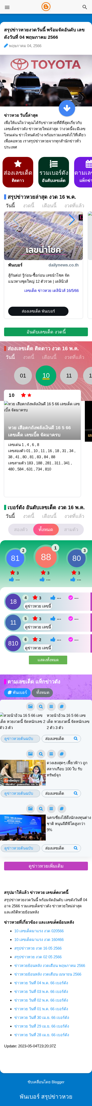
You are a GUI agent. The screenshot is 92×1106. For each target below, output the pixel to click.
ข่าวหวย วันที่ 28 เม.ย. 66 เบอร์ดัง (41, 1035)
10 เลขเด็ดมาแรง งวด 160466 (39, 939)
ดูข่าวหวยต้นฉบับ (18, 738)
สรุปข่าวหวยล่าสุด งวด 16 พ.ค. (42, 196)
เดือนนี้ (49, 205)
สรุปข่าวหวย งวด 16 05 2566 (38, 948)
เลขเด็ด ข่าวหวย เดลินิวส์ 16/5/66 (51, 290)
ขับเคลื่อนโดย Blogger (46, 1082)
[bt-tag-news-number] (41, 706)
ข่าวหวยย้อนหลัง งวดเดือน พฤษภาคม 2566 (49, 965)
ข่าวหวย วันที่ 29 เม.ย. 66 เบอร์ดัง (41, 1026)
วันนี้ (10, 205)
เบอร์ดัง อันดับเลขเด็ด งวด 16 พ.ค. (46, 507)
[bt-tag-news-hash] (61, 706)
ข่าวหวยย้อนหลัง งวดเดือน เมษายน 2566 (47, 974)
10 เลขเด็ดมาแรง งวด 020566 (39, 931)
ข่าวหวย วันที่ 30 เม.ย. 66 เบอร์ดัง (41, 1017)
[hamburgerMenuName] (7, 7)
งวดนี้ (28, 205)
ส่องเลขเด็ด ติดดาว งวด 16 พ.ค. (43, 348)
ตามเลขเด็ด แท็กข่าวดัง (34, 681)
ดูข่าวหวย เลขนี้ (38, 606)
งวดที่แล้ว (74, 205)
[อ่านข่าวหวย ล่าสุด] (67, 108)
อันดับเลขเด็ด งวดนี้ (46, 331)
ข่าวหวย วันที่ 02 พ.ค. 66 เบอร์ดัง (41, 1000)
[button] (71, 219)
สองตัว (21, 529)
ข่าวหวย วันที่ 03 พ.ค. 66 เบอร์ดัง (41, 991)
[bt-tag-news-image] (30, 706)
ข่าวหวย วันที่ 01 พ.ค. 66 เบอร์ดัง (41, 1009)
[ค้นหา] (85, 8)
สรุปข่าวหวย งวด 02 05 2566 (38, 957)
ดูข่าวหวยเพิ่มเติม (46, 866)
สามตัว (71, 529)
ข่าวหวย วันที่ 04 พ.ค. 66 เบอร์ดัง (41, 983)
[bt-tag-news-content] (51, 706)
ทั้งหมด (46, 529)
